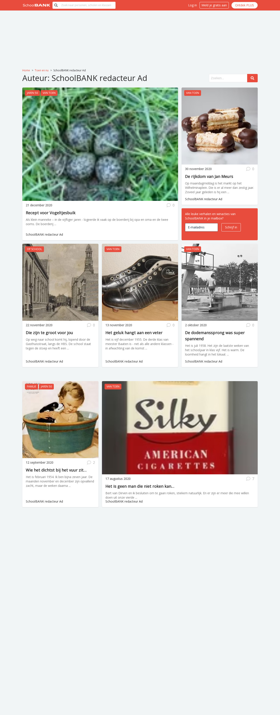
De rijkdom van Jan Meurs (209, 176)
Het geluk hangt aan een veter (134, 332)
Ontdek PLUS (244, 5)
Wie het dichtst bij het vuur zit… (56, 470)
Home (26, 70)
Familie (31, 386)
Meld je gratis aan (214, 5)
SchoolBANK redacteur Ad (44, 234)
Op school (34, 249)
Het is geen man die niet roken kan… (139, 486)
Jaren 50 (32, 93)
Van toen (49, 93)
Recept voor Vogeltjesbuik (50, 212)
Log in (192, 5)
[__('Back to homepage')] (36, 5)
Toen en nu (42, 70)
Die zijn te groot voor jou (49, 332)
